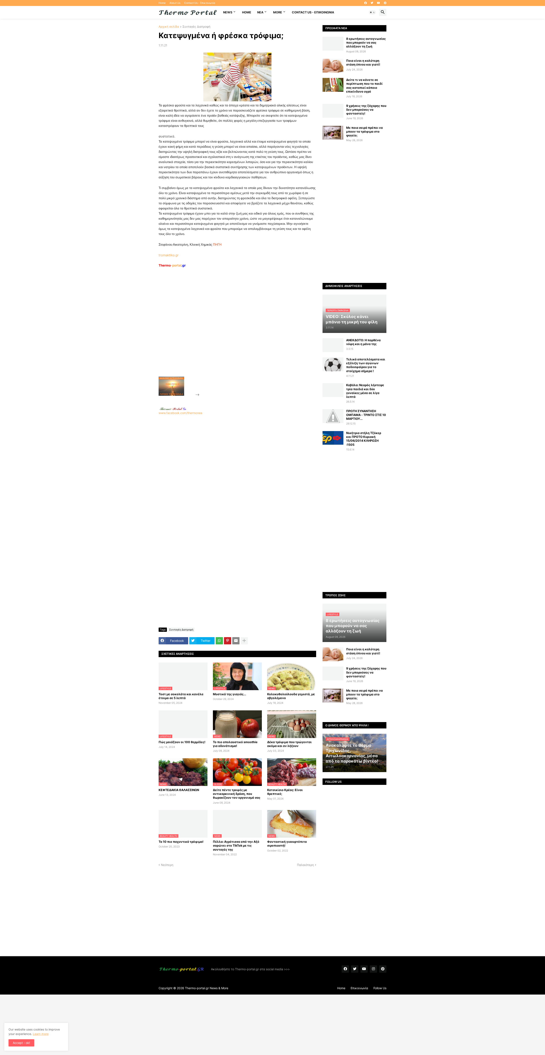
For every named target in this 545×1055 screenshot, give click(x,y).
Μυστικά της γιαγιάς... (229, 694)
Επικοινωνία (359, 988)
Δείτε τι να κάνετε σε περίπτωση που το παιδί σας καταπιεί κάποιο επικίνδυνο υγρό (364, 85)
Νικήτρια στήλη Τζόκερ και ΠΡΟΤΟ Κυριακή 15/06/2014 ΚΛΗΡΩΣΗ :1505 (363, 438)
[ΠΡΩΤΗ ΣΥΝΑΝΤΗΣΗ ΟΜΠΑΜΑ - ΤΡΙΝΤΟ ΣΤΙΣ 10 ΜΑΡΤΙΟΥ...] (333, 416)
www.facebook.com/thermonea (180, 413)
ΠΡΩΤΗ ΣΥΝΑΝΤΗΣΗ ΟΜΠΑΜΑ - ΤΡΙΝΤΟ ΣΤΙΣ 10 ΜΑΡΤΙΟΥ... (366, 414)
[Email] (236, 640)
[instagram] (373, 969)
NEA (260, 12)
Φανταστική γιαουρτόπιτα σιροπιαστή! (287, 843)
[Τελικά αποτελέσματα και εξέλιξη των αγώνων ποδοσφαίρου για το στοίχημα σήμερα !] (333, 364)
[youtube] (378, 3)
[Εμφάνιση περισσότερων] (244, 640)
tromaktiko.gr (169, 255)
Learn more (41, 1034)
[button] (372, 12)
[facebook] (365, 3)
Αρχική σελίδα (169, 26)
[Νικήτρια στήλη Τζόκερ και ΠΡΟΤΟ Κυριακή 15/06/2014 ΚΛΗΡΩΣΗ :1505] (333, 438)
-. (173, 409)
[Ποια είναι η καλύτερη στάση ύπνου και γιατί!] (333, 66)
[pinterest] (385, 3)
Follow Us (379, 988)
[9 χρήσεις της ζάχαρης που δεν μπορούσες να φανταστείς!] (333, 111)
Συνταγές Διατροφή (196, 26)
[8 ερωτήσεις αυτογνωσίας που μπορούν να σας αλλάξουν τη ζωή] (333, 44)
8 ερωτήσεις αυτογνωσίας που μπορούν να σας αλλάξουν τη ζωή (366, 42)
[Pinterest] (227, 640)
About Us (174, 2)
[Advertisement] (232, 332)
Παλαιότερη (305, 865)
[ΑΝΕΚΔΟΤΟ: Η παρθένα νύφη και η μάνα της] (333, 345)
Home (162, 2)
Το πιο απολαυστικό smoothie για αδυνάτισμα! (235, 744)
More (277, 12)
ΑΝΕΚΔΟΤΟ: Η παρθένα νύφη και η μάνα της (363, 342)
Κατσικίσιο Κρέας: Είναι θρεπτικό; (285, 792)
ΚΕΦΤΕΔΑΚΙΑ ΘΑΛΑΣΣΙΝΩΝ (179, 790)
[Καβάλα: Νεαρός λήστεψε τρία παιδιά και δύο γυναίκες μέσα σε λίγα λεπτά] (333, 390)
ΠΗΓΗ (217, 244)
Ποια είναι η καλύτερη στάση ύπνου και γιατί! (363, 62)
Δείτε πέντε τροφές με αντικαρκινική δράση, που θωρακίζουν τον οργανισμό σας (236, 793)
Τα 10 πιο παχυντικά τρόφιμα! (181, 841)
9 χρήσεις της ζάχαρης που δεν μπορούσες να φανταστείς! (366, 109)
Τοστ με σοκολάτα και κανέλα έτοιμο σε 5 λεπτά (181, 696)
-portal (172, 265)
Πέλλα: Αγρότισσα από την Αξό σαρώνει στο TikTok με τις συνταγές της (236, 845)
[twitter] (372, 3)
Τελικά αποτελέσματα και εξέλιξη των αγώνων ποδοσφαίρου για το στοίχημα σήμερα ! (365, 365)
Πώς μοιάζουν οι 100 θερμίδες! (182, 742)
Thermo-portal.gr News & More (206, 988)
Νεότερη (167, 865)
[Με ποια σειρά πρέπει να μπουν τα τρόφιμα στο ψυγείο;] (333, 133)
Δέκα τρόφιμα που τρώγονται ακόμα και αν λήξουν (289, 744)
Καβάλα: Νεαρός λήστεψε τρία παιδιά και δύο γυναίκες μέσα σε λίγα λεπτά (365, 390)
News (227, 12)
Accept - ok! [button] (21, 1043)
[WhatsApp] (219, 640)
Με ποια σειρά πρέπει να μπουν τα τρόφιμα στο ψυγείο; (364, 131)
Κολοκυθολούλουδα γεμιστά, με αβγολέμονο (291, 696)
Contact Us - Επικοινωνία (199, 2)
